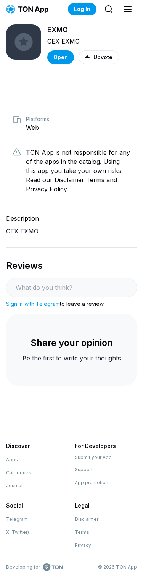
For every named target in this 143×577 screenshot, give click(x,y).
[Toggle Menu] (128, 9)
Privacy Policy (46, 189)
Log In (82, 9)
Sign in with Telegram (33, 304)
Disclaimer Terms (79, 180)
